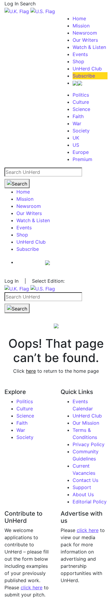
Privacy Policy (89, 444)
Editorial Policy (90, 502)
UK (76, 138)
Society (81, 131)
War (77, 123)
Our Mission (86, 423)
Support (82, 487)
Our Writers (85, 40)
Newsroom (85, 33)
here (31, 371)
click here (31, 587)
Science (81, 109)
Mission (81, 26)
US (76, 145)
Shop (78, 61)
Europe (81, 152)
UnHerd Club (87, 69)
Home (79, 18)
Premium (82, 159)
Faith (78, 116)
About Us (83, 494)
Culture (81, 102)
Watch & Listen (89, 47)
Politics (81, 95)
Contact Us (85, 480)
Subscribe (84, 76)
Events (80, 54)
